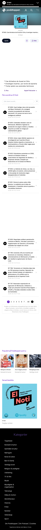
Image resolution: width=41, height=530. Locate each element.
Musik (6, 481)
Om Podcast (23, 524)
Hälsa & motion (10, 495)
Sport (6, 519)
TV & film (7, 477)
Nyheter (7, 511)
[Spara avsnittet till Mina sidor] (27, 41)
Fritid (6, 507)
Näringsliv (8, 453)
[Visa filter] (37, 101)
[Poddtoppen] (11, 10)
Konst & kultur (9, 457)
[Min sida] (26, 10)
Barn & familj (9, 461)
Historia (7, 503)
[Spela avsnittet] (5, 112)
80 (28, 302)
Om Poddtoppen (11, 524)
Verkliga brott (9, 465)
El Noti (20, 35)
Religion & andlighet (11, 469)
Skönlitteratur (9, 499)
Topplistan (8, 441)
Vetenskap (8, 515)
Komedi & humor (10, 445)
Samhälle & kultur (11, 449)
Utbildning (8, 473)
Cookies (33, 524)
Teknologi (8, 491)
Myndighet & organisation (9, 486)
